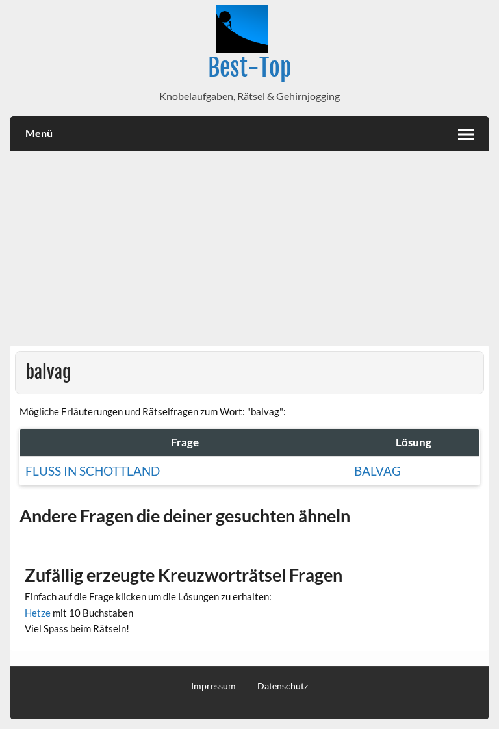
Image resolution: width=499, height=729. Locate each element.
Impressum (213, 686)
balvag (377, 470)
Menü (39, 133)
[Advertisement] (249, 248)
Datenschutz (282, 686)
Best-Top (249, 68)
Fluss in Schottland (92, 470)
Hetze (38, 613)
